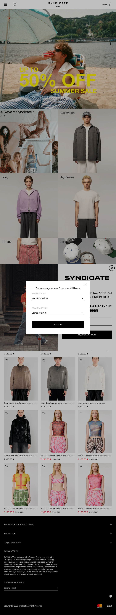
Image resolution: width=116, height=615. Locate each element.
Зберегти (58, 325)
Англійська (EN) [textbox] (40, 298)
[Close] (85, 285)
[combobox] (58, 298)
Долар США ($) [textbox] (39, 313)
